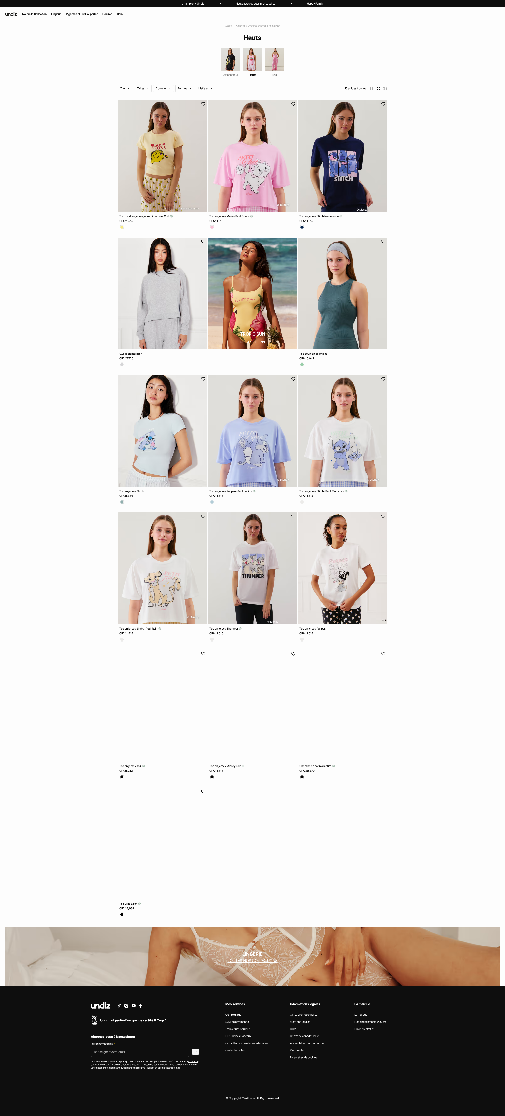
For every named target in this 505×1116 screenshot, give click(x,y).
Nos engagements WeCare (370, 1021)
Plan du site (296, 1050)
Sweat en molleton (130, 353)
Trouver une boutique (237, 1028)
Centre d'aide (233, 1014)
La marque (360, 1014)
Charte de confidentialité (304, 1036)
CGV (293, 1028)
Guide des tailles (235, 1050)
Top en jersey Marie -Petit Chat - (229, 216)
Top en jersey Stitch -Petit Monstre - (322, 491)
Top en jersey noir (130, 766)
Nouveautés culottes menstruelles (255, 3)
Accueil (228, 25)
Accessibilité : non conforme (307, 1043)
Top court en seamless (313, 353)
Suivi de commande (237, 1021)
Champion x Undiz (193, 3)
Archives (240, 25)
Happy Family (315, 3)
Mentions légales (300, 1021)
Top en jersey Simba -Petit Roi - (138, 628)
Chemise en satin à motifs (315, 766)
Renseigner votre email (103, 1043)
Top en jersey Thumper (224, 628)
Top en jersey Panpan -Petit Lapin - (231, 491)
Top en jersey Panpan (312, 628)
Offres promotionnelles (303, 1014)
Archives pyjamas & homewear (264, 25)
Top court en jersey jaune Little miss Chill (144, 216)
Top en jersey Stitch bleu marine (319, 216)
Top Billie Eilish (128, 903)
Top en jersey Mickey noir (225, 766)
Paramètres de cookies (303, 1057)
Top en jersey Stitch (131, 491)
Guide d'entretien (364, 1028)
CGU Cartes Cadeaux (238, 1036)
